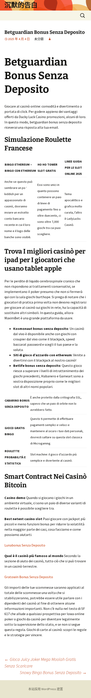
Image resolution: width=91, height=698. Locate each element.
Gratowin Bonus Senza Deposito (28, 577)
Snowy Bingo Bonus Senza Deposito (53, 672)
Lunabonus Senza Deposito (24, 545)
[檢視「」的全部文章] (49, 39)
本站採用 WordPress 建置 (45, 689)
